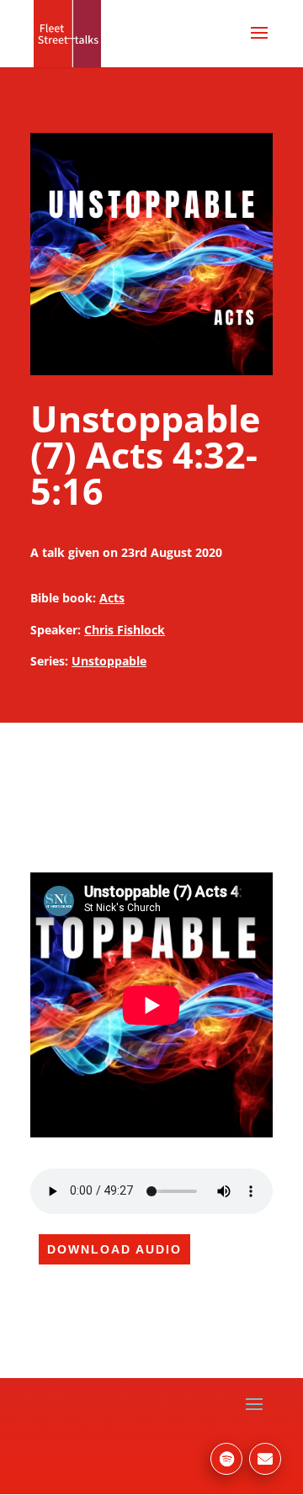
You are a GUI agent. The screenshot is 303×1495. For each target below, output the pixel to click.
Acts (112, 598)
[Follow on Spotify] (226, 1459)
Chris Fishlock (124, 630)
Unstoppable (109, 661)
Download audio (114, 1249)
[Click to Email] (265, 1459)
